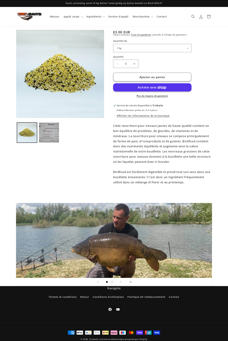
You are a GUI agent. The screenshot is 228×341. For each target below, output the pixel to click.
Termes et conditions (63, 297)
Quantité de (120, 41)
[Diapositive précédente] (98, 282)
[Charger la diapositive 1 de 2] (107, 282)
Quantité (118, 56)
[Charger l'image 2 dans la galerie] (49, 133)
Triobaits (94, 339)
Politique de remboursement (146, 297)
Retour (84, 297)
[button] (72, 16)
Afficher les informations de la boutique (143, 115)
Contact (174, 297)
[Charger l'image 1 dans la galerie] (27, 133)
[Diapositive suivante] (121, 282)
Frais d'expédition (141, 34)
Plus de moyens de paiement (152, 96)
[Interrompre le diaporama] (130, 282)
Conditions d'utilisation (108, 297)
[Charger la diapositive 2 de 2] (112, 282)
